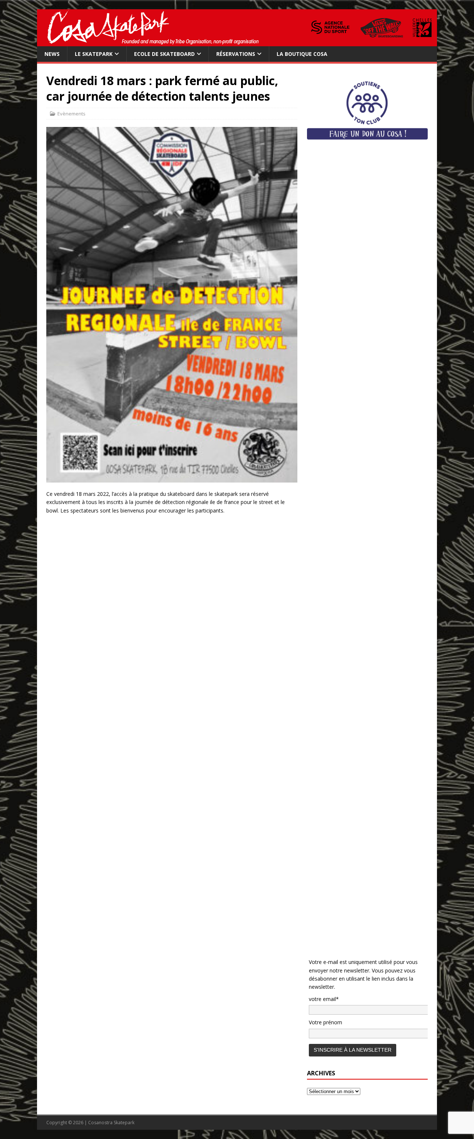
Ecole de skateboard (164, 53)
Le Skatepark (94, 53)
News (52, 53)
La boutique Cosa (302, 53)
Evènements (71, 113)
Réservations (235, 53)
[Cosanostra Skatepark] (237, 42)
